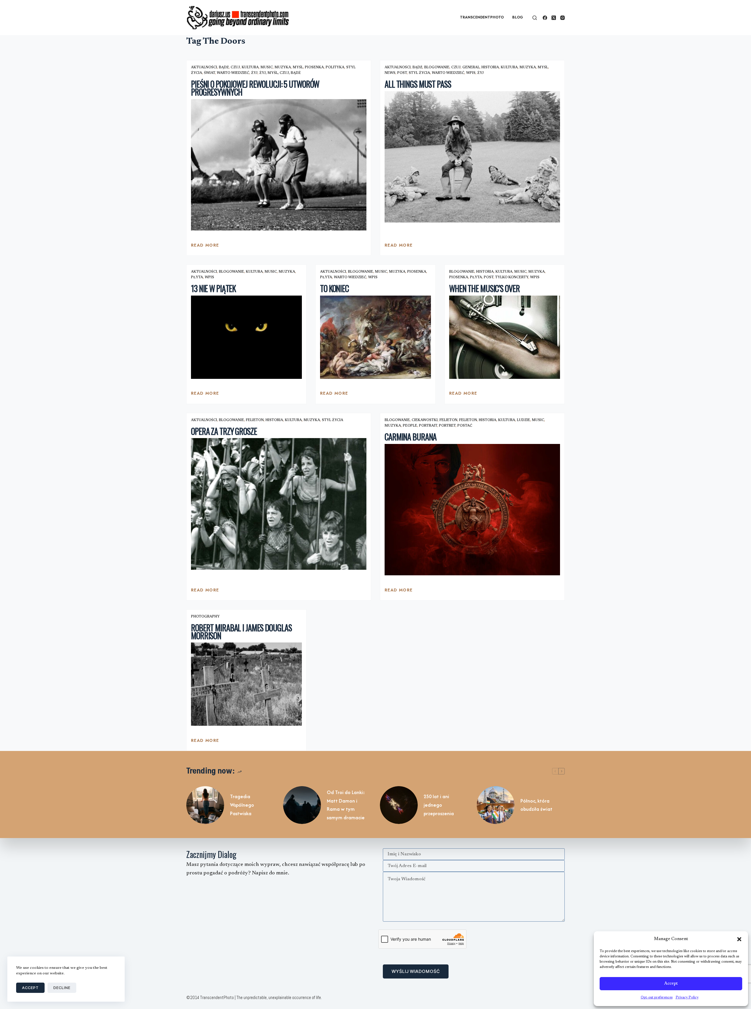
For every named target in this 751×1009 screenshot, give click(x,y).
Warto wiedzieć (233, 73)
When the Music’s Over (484, 288)
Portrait (428, 426)
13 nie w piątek (213, 288)
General (471, 67)
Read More (205, 246)
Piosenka (314, 67)
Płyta (197, 277)
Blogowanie (436, 67)
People (410, 426)
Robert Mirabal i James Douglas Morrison (241, 632)
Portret (447, 426)
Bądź (224, 67)
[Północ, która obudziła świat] (496, 805)
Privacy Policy (687, 997)
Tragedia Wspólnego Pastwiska (242, 805)
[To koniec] (375, 337)
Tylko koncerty (511, 277)
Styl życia (419, 73)
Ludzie (523, 420)
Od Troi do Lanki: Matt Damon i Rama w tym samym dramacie (346, 805)
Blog (517, 17)
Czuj (235, 67)
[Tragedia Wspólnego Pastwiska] (205, 805)
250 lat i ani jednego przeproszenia (439, 805)
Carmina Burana (411, 437)
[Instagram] (562, 18)
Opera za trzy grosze (224, 431)
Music (267, 67)
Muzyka (283, 67)
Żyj (254, 73)
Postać (464, 426)
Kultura (250, 67)
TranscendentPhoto (482, 17)
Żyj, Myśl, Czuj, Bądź (280, 73)
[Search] (534, 18)
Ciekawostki (425, 420)
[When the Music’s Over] (504, 337)
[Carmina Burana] (472, 510)
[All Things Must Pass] (472, 157)
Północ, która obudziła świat (536, 805)
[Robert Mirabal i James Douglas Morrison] (246, 684)
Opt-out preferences (657, 997)
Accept (671, 983)
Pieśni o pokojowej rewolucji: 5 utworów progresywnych (255, 88)
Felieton (255, 420)
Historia (490, 67)
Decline (61, 987)
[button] (739, 939)
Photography (205, 616)
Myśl (298, 67)
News (390, 73)
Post (402, 73)
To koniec (334, 288)
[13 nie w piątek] (246, 337)
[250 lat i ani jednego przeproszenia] (399, 805)
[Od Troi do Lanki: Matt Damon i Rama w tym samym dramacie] (302, 805)
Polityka (335, 67)
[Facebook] (545, 18)
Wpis (471, 73)
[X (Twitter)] (554, 18)
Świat (209, 73)
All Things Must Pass (418, 84)
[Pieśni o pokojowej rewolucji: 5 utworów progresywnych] (278, 165)
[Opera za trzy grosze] (278, 504)
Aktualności (204, 67)
